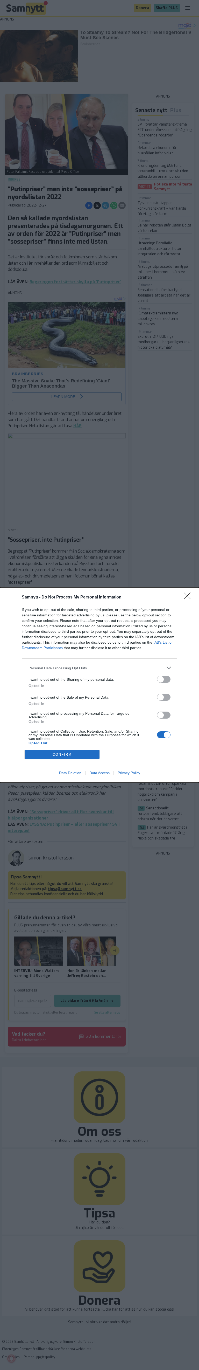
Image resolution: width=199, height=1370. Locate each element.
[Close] (189, 597)
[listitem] (99, 668)
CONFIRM (62, 754)
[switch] (163, 679)
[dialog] (99, 685)
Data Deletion (70, 773)
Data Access (99, 773)
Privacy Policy (129, 773)
